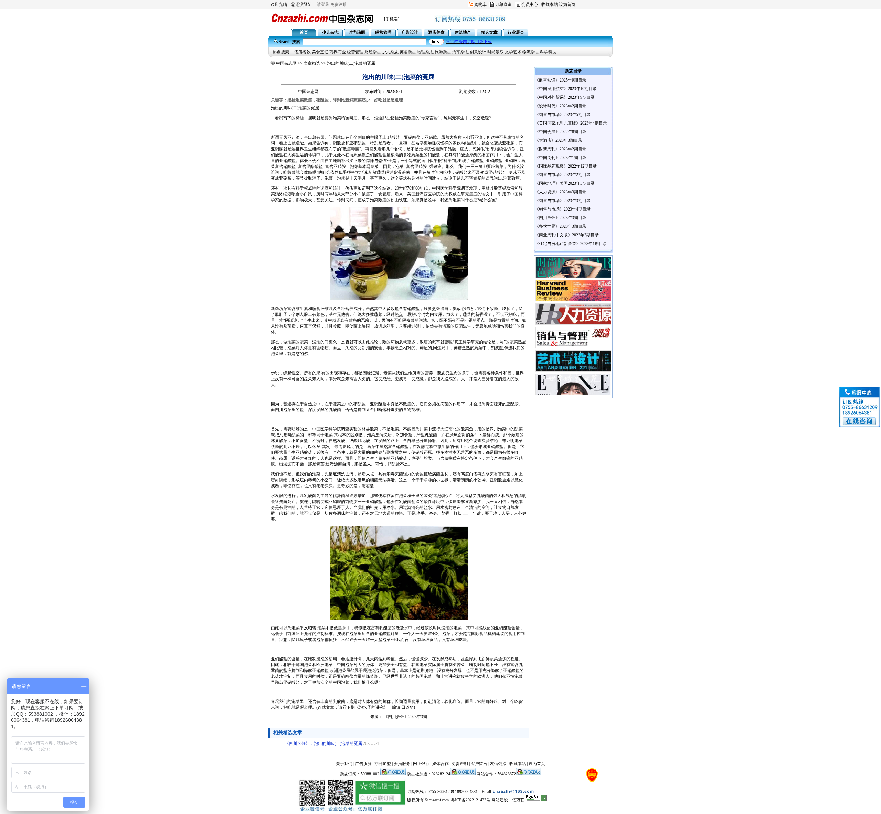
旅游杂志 (443, 52)
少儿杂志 (390, 52)
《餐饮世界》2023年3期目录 (560, 226)
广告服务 (363, 763)
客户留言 (479, 763)
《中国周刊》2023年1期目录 (560, 157)
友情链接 (498, 763)
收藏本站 (549, 4)
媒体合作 (440, 763)
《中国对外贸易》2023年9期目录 (565, 97)
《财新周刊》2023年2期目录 (560, 149)
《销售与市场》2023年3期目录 (563, 200)
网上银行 (421, 763)
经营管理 (355, 52)
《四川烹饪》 (396, 716)
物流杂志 (530, 52)
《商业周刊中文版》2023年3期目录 (567, 235)
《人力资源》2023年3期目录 (560, 192)
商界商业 (337, 52)
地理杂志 (425, 52)
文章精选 (312, 63)
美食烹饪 (320, 52)
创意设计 (478, 52)
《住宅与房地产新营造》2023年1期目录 (571, 243)
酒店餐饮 (302, 52)
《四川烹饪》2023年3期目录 (560, 217)
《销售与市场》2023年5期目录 (563, 114)
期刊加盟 (382, 763)
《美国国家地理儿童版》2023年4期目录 (571, 123)
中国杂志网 (286, 63)
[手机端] (391, 19)
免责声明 (460, 763)
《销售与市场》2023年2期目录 (563, 174)
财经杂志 (372, 52)
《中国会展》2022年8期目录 (560, 131)
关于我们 (344, 763)
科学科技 (548, 52)
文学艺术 (513, 52)
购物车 (480, 4)
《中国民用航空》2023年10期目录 (566, 88)
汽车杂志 (460, 52)
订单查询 (503, 4)
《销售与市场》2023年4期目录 (563, 209)
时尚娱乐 (495, 52)
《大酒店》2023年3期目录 (558, 140)
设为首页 (567, 4)
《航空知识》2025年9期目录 (560, 80)
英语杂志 (408, 52)
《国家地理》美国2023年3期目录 (565, 183)
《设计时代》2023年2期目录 (560, 106)
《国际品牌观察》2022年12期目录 (566, 166)
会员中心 (529, 4)
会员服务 (402, 763)
